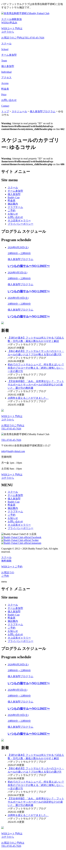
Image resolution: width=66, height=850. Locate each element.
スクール (13, 187)
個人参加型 (14, 194)
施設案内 (13, 203)
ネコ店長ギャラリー (19, 220)
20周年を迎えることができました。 (28, 398)
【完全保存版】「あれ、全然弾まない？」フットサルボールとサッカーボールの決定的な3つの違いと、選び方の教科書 (36, 384)
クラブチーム (15, 207)
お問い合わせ (15, 217)
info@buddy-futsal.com (13, 451)
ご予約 (11, 210)
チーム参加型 (15, 191)
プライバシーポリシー (20, 223)
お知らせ (13, 213)
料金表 (11, 200)
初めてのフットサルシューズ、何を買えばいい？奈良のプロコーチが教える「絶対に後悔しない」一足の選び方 (36, 368)
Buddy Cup (14, 197)
